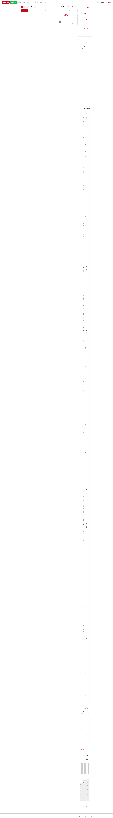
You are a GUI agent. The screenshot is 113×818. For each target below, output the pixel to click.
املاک (88, 10)
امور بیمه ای (85, 257)
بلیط (83, 585)
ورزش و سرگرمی (86, 34)
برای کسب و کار (86, 28)
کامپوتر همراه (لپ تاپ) (85, 396)
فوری (31, 6)
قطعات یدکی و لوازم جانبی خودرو (83, 301)
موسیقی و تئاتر (85, 672)
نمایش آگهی (82, 70)
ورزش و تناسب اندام (83, 535)
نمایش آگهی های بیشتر (85, 749)
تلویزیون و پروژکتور (85, 453)
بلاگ (32, 2)
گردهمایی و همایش (85, 661)
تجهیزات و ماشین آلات (83, 500)
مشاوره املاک (85, 136)
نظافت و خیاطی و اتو (82, 441)
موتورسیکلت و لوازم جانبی (83, 320)
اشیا (85, 698)
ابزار (83, 432)
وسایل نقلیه (87, 16)
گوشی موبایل (85, 349)
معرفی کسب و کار (86, 7)
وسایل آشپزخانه (83, 386)
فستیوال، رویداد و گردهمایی (83, 625)
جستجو (24, 10)
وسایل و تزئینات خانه (83, 341)
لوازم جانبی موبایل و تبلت (85, 367)
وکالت (85, 243)
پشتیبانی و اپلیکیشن (21, 2)
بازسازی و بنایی (85, 147)
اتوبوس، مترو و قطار (82, 609)
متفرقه (83, 518)
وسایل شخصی (87, 31)
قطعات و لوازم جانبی (85, 430)
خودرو (83, 272)
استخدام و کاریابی (86, 13)
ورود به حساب (13, 2)
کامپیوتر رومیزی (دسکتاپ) (85, 413)
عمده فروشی (83, 511)
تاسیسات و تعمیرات (85, 158)
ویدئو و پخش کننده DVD (85, 467)
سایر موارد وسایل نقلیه (85, 215)
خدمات (88, 25)
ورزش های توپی (82, 565)
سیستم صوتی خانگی (85, 480)
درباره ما (28, 2)
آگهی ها (41, 2)
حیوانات (85, 693)
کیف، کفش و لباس (85, 533)
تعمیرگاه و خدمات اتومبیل (85, 199)
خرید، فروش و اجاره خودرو (85, 182)
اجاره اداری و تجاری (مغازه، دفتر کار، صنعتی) (83, 230)
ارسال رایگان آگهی (6, 2)
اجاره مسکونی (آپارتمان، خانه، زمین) (83, 128)
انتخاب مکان (102, 2)
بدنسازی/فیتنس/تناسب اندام (82, 551)
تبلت (85, 356)
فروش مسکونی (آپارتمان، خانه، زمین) (83, 178)
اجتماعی (86, 637)
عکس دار (38, 6)
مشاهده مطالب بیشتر (85, 807)
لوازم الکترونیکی (86, 19)
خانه (45, 2)
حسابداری (85, 249)
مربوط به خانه (87, 22)
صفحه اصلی (90, 814)
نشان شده (36, 2)
